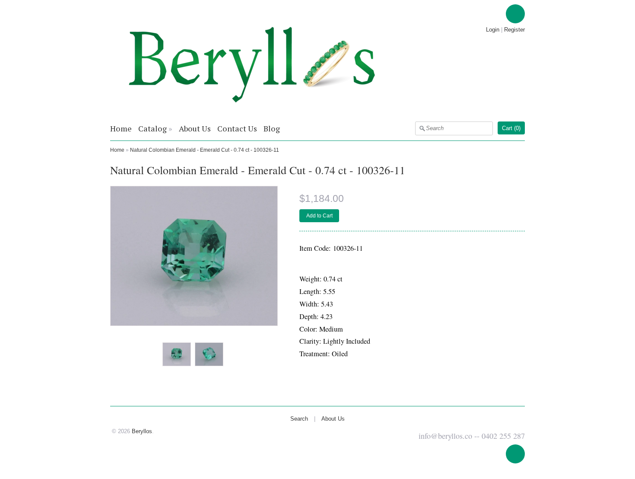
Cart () (511, 128)
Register (514, 29)
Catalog (152, 128)
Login (492, 29)
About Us (195, 128)
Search (299, 418)
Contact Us (237, 128)
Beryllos (142, 431)
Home (121, 128)
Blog (272, 128)
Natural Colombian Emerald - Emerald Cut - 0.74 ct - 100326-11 (204, 150)
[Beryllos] (252, 112)
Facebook (515, 13)
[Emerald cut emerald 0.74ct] (176, 355)
